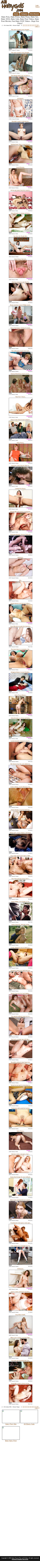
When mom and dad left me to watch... (20, 1200)
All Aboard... (20, 98)
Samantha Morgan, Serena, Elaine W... (20, 534)
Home (16, 14)
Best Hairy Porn (11, 1441)
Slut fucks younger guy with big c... (20, 1039)
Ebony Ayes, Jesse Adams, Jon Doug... (20, 833)
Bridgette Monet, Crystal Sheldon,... (20, 672)
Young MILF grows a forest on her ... (20, 1383)
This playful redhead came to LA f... (20, 1016)
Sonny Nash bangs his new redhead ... (20, 1177)
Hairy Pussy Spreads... (20, 259)
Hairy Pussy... (20, 442)
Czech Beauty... (20, 167)
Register (38, 7)
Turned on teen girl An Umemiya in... (20, 1085)
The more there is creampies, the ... (20, 649)
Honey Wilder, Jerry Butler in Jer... (20, 901)
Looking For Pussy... (20, 488)
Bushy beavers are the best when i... (21, 603)
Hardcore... (21, 557)
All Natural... (20, 1269)
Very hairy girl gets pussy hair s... (20, 878)
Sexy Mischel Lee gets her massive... (20, 626)
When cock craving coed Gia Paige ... (20, 1337)
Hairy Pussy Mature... (21, 695)
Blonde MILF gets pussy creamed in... (20, 511)
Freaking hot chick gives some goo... (21, 1223)
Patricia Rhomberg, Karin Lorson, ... (20, 374)
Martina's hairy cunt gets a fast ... (20, 1154)
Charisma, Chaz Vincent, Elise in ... (20, 465)
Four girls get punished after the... (20, 1360)
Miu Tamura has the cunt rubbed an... (20, 764)
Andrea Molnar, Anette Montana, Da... (20, 787)
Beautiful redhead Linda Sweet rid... (20, 1062)
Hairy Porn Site (10, 1424)
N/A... (20, 580)
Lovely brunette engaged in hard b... (20, 741)
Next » (37, 26)
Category (24, 14)
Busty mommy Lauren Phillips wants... (20, 305)
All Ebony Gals (29, 1424)
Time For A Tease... (20, 397)
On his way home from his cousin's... (21, 190)
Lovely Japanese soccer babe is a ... (21, 947)
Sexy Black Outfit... (20, 1314)
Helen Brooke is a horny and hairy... (20, 213)
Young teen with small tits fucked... (20, 1108)
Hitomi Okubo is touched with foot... (20, 810)
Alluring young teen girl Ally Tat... (21, 282)
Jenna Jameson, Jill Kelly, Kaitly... (20, 924)
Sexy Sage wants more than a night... (20, 855)
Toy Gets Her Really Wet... (20, 236)
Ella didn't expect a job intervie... (20, 121)
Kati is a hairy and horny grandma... (20, 1291)
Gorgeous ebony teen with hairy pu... (21, 970)
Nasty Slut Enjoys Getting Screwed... (21, 328)
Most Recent (34, 14)
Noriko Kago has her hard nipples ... (20, 993)
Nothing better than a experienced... (20, 144)
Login (37, 5)
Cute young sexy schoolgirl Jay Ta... (20, 1246)
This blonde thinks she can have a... (20, 75)
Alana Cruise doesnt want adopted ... (21, 419)
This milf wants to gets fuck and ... (20, 351)
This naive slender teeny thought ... (20, 29)
